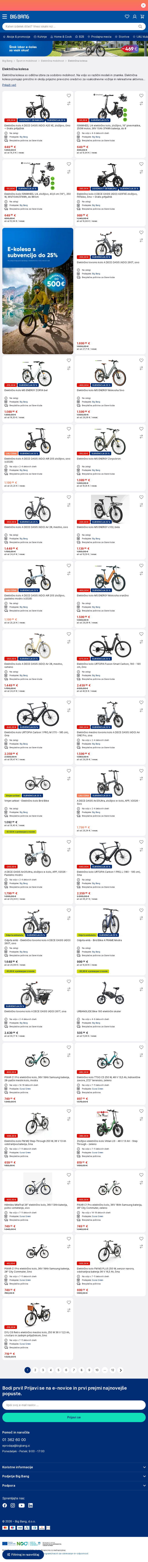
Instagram (12, 1505)
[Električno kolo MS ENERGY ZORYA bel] (38, 389)
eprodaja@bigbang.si (16, 1445)
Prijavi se (74, 1417)
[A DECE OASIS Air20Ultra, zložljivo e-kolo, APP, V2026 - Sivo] (110, 801)
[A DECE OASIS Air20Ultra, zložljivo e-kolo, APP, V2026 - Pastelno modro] (38, 871)
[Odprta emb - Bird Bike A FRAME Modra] (110, 940)
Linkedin (30, 1505)
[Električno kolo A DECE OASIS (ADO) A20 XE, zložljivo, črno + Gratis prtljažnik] (38, 124)
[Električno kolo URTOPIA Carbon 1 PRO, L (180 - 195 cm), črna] (110, 871)
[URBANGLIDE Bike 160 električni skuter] (110, 1009)
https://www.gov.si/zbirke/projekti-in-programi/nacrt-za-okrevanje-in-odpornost (45, 1553)
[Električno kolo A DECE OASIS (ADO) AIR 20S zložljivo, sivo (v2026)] (38, 457)
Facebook (4, 1505)
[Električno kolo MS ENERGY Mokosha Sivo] (110, 389)
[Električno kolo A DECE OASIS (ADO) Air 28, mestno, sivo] (38, 526)
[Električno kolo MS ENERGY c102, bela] (110, 526)
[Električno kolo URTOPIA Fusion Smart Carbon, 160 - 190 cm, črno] (110, 663)
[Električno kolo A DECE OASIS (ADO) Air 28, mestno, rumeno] (38, 663)
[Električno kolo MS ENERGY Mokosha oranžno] (110, 594)
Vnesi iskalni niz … (31, 26)
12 (112, 1370)
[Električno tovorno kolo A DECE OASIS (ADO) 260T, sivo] (110, 291)
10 (97, 1370)
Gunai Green (25, 1089)
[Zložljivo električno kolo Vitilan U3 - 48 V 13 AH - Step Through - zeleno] (110, 1138)
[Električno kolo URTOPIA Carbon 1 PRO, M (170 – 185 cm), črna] (38, 731)
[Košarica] (142, 16)
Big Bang (24, 137)
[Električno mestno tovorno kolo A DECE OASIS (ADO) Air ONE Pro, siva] (110, 731)
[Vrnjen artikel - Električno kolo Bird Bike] (38, 801)
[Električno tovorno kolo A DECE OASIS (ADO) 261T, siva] (38, 1009)
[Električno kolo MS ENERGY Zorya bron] (110, 457)
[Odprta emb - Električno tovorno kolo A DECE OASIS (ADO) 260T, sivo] (38, 940)
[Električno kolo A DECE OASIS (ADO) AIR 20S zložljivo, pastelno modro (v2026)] (38, 594)
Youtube (21, 1505)
